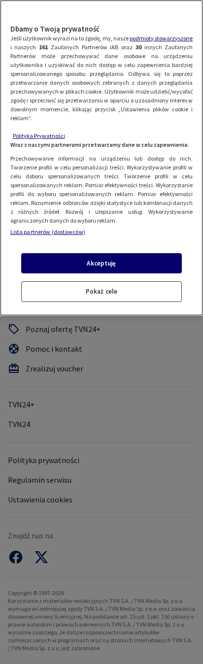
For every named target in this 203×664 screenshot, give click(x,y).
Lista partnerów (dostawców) (47, 231)
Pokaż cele (101, 291)
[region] (101, 158)
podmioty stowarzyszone (161, 38)
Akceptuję (101, 263)
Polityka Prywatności (39, 135)
